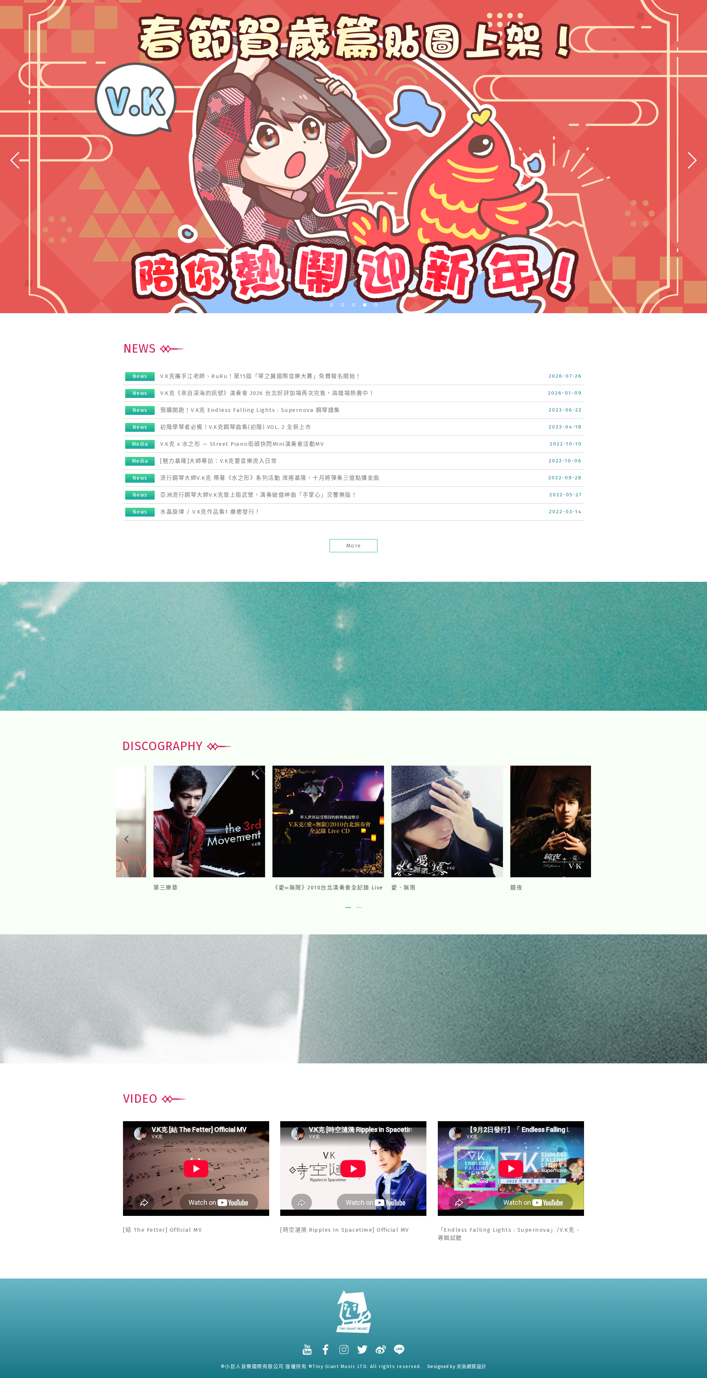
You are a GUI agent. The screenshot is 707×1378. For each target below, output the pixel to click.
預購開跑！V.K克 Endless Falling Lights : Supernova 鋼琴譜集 (236, 410)
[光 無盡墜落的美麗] (294, 821)
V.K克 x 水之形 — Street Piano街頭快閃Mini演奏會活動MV (228, 444)
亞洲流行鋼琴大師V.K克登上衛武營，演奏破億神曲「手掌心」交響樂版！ (245, 495)
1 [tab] (332, 305)
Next (692, 160)
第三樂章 (488, 887)
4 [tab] (365, 305)
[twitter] (363, 1345)
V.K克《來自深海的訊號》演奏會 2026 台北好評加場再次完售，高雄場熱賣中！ (253, 393)
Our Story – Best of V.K (392, 887)
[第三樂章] (532, 821)
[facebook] (326, 1345)
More (353, 545)
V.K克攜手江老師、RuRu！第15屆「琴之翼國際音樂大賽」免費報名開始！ (247, 376)
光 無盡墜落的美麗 (264, 887)
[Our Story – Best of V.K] (413, 821)
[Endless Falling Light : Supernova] (175, 821)
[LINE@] (399, 1345)
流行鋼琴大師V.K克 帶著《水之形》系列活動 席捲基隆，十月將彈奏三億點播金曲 (256, 478)
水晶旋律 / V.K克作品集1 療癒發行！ (197, 511)
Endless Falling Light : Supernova (171, 887)
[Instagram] (344, 1345)
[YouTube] (307, 1345)
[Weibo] (381, 1345)
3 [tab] (354, 305)
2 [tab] (343, 305)
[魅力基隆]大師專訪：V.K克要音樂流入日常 (204, 461)
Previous (14, 160)
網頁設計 (476, 1366)
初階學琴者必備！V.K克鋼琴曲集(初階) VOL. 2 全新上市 (222, 427)
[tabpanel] (353, 156)
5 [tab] (376, 305)
